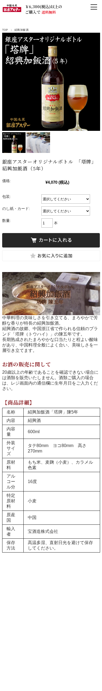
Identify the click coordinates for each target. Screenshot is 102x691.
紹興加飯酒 (21, 29)
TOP (5, 29)
